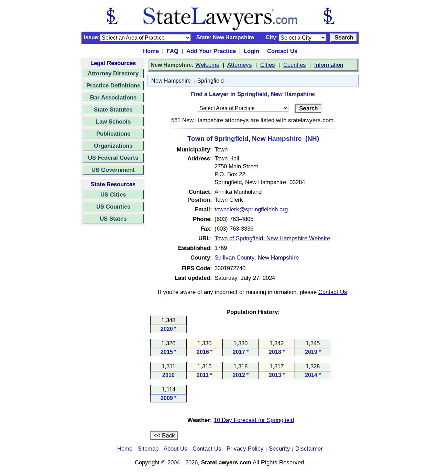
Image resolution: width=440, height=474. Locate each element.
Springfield (210, 81)
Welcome (207, 64)
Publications (113, 133)
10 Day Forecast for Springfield (254, 420)
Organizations (113, 145)
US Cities (113, 194)
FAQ (172, 51)
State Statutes (113, 109)
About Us (175, 448)
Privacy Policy (245, 448)
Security (279, 448)
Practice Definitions (113, 85)
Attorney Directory (113, 73)
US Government (113, 169)
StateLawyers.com (226, 462)
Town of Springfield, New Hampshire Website (272, 238)
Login (251, 51)
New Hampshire (171, 81)
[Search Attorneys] (344, 37)
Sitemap (148, 448)
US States (113, 218)
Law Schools (113, 121)
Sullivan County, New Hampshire (256, 257)
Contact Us (282, 51)
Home (151, 51)
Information (328, 64)
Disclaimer (309, 448)
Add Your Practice (211, 51)
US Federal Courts (113, 157)
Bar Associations (113, 97)
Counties (294, 64)
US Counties (113, 206)
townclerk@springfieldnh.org (251, 209)
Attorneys (239, 64)
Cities (267, 64)
